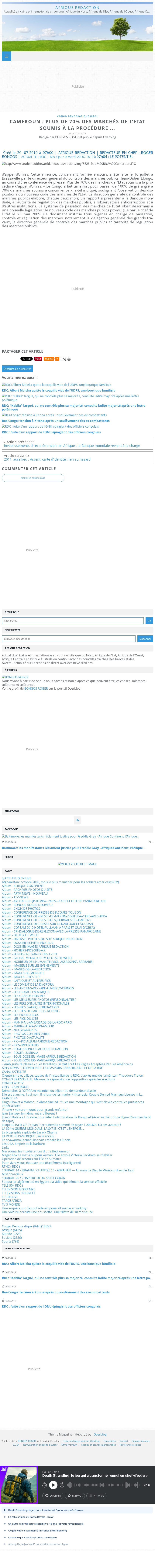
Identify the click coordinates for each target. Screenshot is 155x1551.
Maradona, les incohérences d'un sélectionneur (36, 1151)
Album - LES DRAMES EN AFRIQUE (25, 992)
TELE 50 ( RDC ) (12, 1185)
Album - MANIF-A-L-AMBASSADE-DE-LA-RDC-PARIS (37, 1022)
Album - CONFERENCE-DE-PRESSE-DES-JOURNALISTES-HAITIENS (46, 920)
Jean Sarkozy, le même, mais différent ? (29, 1113)
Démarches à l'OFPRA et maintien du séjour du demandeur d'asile (49, 1091)
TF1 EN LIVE (10, 1197)
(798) (10, 1241)
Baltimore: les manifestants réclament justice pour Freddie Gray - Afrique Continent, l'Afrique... (74, 848)
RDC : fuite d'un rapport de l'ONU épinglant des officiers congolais (51, 1306)
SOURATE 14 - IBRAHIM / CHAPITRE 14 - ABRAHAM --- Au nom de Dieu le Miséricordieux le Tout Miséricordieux (68, 1172)
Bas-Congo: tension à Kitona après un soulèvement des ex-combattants (56, 1292)
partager (77, 1496)
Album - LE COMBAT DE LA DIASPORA (28, 984)
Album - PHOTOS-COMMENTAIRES (25, 1034)
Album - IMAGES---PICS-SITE (21, 977)
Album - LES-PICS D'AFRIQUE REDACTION (30, 1007)
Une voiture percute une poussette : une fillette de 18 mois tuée (47, 1212)
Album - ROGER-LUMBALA (20, 1053)
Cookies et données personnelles (98, 1444)
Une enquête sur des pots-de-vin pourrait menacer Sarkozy (44, 1208)
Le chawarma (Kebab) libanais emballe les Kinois (36, 1140)
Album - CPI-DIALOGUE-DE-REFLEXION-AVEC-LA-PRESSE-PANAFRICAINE (51, 931)
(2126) (12, 1237)
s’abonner (55, 1496)
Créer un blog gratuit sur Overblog (82, 1441)
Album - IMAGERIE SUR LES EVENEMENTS (31, 965)
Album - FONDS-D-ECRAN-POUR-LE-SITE (30, 954)
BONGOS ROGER (36, 688)
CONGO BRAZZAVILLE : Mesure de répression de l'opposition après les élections (58, 1079)
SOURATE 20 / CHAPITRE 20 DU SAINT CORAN (33, 1178)
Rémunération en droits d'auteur (40, 1444)
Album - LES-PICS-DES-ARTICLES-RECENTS (31, 1011)
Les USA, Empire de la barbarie (24, 1144)
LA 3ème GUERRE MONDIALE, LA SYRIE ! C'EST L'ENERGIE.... (43, 1128)
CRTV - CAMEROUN (15, 1087)
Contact (124, 1441)
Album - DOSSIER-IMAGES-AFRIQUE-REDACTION (35, 946)
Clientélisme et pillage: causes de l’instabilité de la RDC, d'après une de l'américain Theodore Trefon (72, 1075)
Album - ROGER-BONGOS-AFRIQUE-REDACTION (35, 1049)
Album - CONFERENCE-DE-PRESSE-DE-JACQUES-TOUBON (41, 912)
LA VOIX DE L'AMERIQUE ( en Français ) (28, 1136)
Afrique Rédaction (77, 7)
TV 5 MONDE (11, 1204)
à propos (99, 1496)
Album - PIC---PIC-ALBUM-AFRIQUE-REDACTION (34, 1041)
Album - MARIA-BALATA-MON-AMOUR (28, 1026)
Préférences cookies (130, 1444)
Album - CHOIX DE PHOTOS (21, 909)
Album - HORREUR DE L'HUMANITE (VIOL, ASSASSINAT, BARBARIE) (47, 962)
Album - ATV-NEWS (15, 897)
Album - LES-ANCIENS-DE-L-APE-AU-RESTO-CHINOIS (38, 988)
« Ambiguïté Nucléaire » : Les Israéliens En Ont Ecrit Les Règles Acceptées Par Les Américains (67, 1064)
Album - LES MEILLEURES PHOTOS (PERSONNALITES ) (39, 1000)
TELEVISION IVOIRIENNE (18, 1189)
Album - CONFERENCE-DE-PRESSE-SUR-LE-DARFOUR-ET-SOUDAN (47, 924)
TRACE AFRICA (12, 1201)
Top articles (110, 1441)
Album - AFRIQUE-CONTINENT (23, 886)
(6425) (12, 1230)
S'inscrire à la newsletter (17, 368)
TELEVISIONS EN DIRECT (19, 1193)
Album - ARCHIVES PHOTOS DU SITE (27, 890)
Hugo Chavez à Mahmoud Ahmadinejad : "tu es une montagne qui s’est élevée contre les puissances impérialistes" (73, 1104)
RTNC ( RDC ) (11, 1166)
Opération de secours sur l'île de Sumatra (31, 1159)
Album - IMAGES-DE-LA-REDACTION (26, 969)
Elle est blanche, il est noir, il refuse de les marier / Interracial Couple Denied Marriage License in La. (72, 1094)
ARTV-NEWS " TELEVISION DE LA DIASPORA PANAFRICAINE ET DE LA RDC (52, 1068)
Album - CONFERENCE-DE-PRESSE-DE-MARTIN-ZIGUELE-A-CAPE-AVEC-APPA (54, 916)
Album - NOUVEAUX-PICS (19, 1030)
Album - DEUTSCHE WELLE (20, 935)
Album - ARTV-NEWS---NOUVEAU (25, 893)
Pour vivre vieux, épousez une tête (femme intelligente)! (41, 1163)
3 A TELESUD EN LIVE (16, 878)
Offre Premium (69, 1444)
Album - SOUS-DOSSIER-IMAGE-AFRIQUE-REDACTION (39, 1056)
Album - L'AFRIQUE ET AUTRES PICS (26, 981)
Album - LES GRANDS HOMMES (24, 996)
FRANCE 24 (9, 1098)
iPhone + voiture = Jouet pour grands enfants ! (34, 1110)
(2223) (11, 1234)
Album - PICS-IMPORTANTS (20, 1045)
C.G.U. (16, 1444)
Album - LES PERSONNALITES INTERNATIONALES (35, 1003)
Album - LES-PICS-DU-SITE (20, 1018)
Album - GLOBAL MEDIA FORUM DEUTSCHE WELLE (37, 958)
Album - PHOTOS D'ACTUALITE (23, 1037)
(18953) (27, 1226)
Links (5, 1147)
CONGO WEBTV (13, 1083)
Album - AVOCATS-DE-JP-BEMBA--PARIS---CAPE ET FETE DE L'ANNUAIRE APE (54, 901)
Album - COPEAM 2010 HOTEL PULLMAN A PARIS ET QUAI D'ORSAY (48, 927)
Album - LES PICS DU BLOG (21, 1015)
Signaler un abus (141, 1441)
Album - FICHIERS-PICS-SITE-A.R (24, 950)
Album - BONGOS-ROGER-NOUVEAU (27, 905)
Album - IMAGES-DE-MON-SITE (23, 973)
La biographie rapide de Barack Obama (29, 1132)
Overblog (100, 1434)
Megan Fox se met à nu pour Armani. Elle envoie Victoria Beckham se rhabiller (57, 1155)
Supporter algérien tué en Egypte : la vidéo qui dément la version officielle (54, 1182)
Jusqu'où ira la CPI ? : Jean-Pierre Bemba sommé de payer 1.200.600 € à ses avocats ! (61, 1125)
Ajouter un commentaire (33, 478)
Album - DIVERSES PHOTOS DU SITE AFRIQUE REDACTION (42, 939)
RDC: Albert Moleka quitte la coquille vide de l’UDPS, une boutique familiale (58, 1264)
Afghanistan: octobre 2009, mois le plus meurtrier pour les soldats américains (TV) (60, 882)
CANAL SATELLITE (14, 1072)
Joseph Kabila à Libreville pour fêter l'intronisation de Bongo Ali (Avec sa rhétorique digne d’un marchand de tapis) (76, 1119)
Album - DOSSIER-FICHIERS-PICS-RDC (27, 943)
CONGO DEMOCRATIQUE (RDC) (77, 116)
